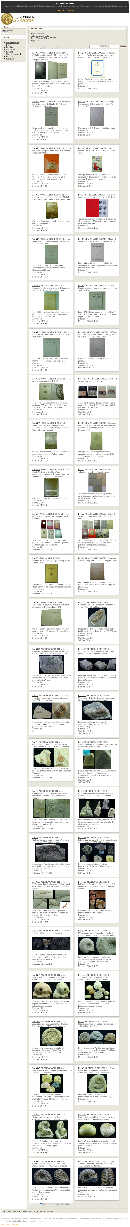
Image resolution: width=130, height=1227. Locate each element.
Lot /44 (81, 1021)
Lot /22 (81, 514)
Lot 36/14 (82, 332)
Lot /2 (80, 53)
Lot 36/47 (36, 1115)
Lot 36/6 (81, 148)
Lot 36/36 (82, 838)
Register (9, 52)
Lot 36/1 (35, 53)
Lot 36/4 (81, 102)
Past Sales (10, 58)
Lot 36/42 (82, 975)
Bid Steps (10, 47)
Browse (9, 45)
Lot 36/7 (35, 195)
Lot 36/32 (82, 742)
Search (123, 47)
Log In (5, 33)
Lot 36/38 (82, 882)
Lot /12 (81, 286)
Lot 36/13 (36, 332)
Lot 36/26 (82, 602)
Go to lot (103, 47)
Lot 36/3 (35, 102)
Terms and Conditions (45, 1211)
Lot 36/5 (35, 148)
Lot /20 (81, 470)
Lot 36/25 (36, 602)
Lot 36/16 (82, 379)
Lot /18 (81, 423)
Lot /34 (81, 791)
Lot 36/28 (82, 649)
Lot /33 (35, 791)
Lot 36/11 (36, 286)
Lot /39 (35, 931)
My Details (10, 49)
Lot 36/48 (82, 1115)
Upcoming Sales (12, 43)
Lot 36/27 (36, 649)
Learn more (70, 11)
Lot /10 (81, 239)
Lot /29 (35, 696)
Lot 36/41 (36, 975)
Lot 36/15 (36, 379)
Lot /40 (81, 931)
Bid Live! (10, 56)
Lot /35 (35, 838)
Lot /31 (35, 742)
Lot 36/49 (36, 1161)
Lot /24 (81, 558)
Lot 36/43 (36, 1021)
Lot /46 (81, 1068)
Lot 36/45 (36, 1068)
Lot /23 (35, 558)
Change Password (13, 54)
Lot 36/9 (35, 239)
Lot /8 (80, 195)
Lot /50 (81, 1161)
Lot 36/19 (36, 470)
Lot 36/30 (82, 696)
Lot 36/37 (36, 882)
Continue (60, 11)
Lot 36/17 (36, 423)
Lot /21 (35, 514)
